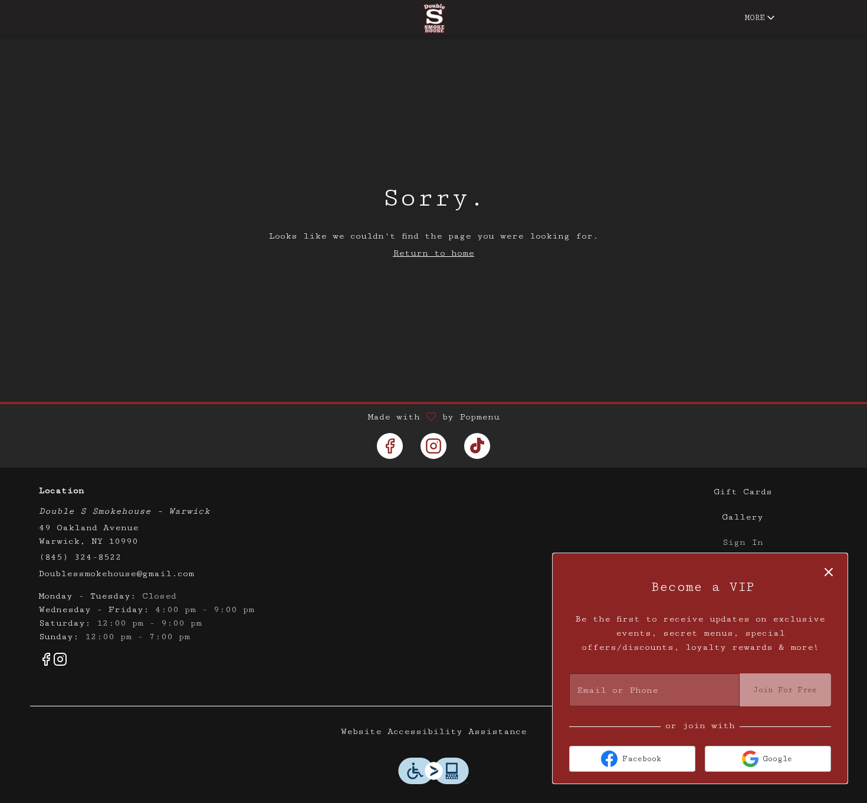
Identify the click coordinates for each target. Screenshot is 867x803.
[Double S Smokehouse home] (433, 18)
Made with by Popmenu (254, 416)
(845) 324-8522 (80, 557)
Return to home (433, 253)
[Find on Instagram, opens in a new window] (433, 446)
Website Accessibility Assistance (434, 731)
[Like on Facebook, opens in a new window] (390, 446)
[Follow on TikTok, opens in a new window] (477, 446)
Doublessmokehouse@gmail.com (116, 574)
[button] (761, 17)
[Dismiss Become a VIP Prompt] (829, 572)
